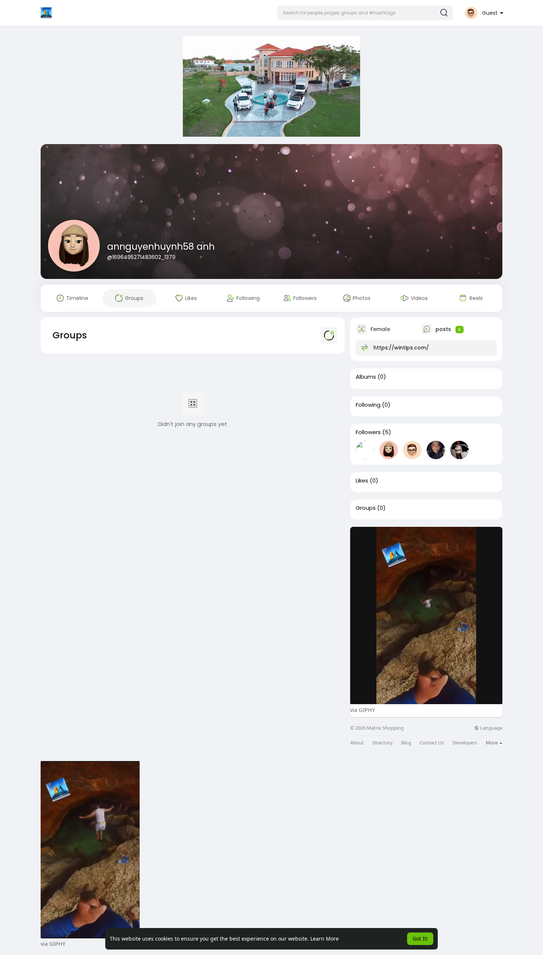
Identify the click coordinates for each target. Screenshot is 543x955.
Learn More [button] (324, 938)
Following (368, 405)
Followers (368, 432)
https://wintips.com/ (401, 347)
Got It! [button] (420, 938)
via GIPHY (362, 709)
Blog (406, 742)
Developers (464, 742)
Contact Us (432, 742)
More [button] (492, 742)
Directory (382, 742)
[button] (365, 13)
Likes (362, 481)
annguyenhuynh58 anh (161, 246)
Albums (366, 377)
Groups (366, 508)
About (357, 742)
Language (490, 728)
